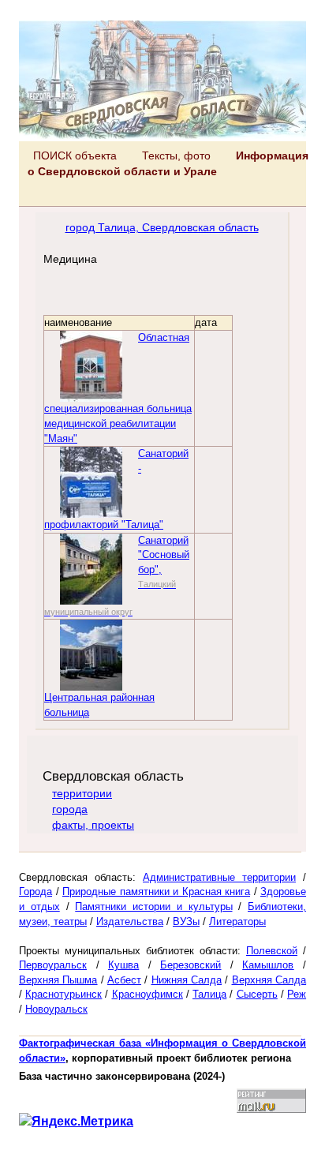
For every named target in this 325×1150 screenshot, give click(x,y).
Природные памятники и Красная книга (156, 891)
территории (82, 793)
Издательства (129, 921)
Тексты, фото (176, 155)
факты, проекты (93, 824)
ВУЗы (186, 921)
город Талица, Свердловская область (162, 227)
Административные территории (219, 877)
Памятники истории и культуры (153, 906)
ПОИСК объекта (75, 155)
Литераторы (237, 921)
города (70, 809)
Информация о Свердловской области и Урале (168, 163)
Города (35, 891)
